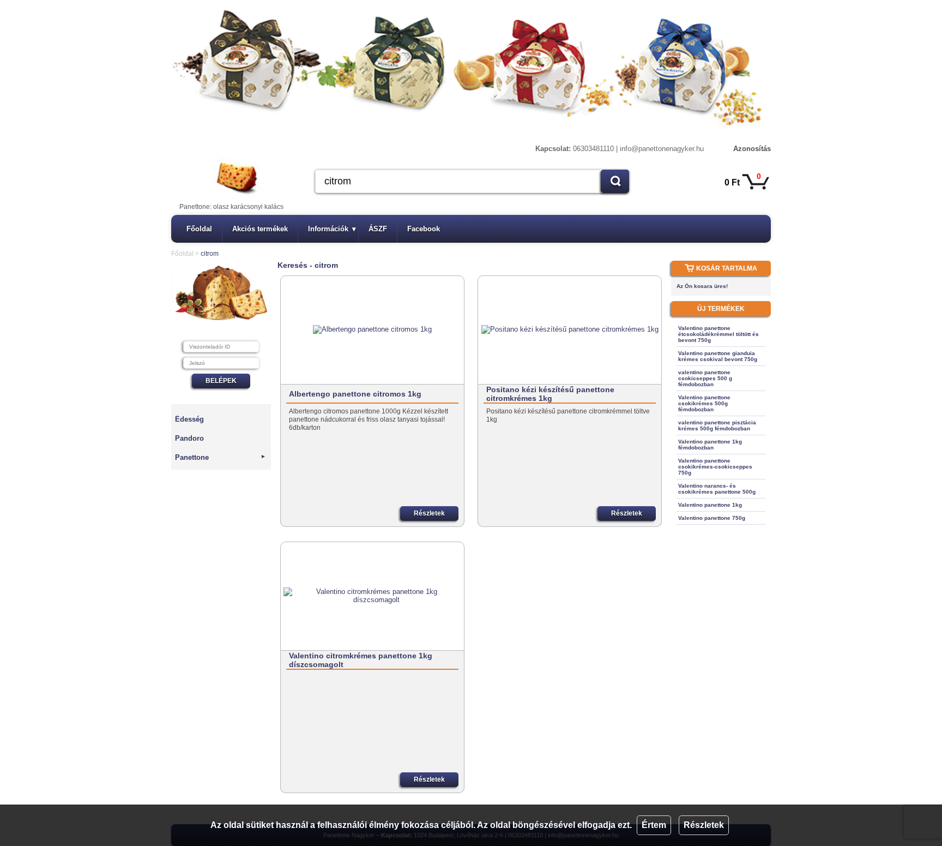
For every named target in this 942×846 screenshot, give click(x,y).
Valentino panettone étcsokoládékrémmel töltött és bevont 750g (718, 334)
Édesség (189, 419)
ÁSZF (378, 229)
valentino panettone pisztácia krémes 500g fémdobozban (717, 425)
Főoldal (199, 229)
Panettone (220, 457)
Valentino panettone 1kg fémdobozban (710, 445)
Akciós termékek (260, 229)
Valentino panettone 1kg (710, 505)
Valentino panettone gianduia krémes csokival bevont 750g (717, 356)
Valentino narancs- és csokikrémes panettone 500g (717, 489)
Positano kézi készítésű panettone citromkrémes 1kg (550, 394)
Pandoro (189, 438)
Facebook (423, 229)
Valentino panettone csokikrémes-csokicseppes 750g (715, 467)
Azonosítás (752, 149)
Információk (332, 229)
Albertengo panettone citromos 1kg (355, 393)
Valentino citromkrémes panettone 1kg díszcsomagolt (360, 660)
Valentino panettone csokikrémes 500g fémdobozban (704, 403)
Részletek (704, 825)
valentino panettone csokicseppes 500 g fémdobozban (705, 378)
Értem (654, 825)
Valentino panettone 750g (711, 518)
